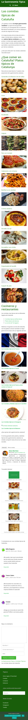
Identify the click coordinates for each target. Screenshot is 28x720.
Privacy (14, 717)
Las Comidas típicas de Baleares (10, 428)
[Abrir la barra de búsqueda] (10, 5)
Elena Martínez (13, 451)
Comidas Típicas (20, 661)
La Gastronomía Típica (13, 1)
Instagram (6, 705)
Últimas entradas (11, 447)
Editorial (5, 683)
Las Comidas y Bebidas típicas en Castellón (13, 403)
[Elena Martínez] (5, 455)
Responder (6, 567)
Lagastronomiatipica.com (19, 452)
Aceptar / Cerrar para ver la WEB (12, 715)
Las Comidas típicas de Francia (10, 349)
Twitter (5, 707)
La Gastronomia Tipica (7, 661)
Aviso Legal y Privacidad (10, 676)
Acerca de (4, 447)
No (23, 715)
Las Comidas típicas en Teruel (10, 368)
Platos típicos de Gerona (12, 321)
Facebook (5, 703)
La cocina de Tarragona (12, 323)
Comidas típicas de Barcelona (13, 319)
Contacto (5, 681)
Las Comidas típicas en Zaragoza (11, 422)
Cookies (5, 678)
